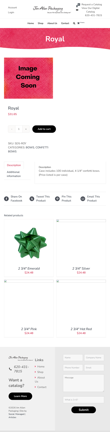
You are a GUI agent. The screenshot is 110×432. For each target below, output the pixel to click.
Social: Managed (16, 414)
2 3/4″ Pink (29, 329)
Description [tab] (14, 165)
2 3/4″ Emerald (29, 268)
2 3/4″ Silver (81, 268)
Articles (12, 417)
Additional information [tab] (14, 174)
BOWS (30, 147)
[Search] (74, 23)
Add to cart (44, 129)
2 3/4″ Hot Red (81, 329)
